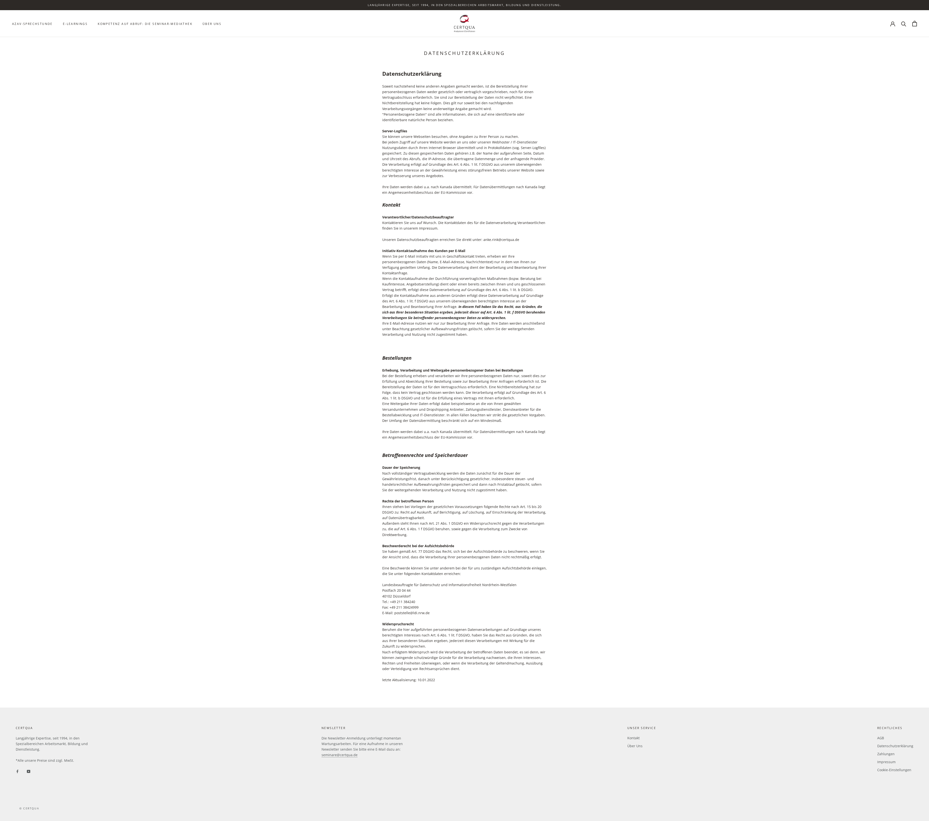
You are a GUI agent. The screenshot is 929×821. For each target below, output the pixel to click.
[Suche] (903, 23)
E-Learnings (75, 24)
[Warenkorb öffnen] (914, 23)
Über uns (211, 24)
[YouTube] (28, 771)
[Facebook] (17, 771)
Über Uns (635, 746)
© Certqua (29, 808)
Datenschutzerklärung (895, 746)
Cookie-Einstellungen (894, 770)
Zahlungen (886, 754)
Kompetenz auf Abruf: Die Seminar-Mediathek (145, 24)
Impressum (886, 762)
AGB (880, 738)
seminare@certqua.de (340, 755)
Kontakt (633, 738)
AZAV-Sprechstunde (32, 24)
